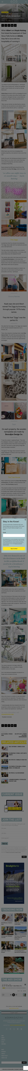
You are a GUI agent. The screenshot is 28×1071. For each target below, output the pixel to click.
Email (4, 532)
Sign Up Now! (14, 548)
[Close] (25, 519)
